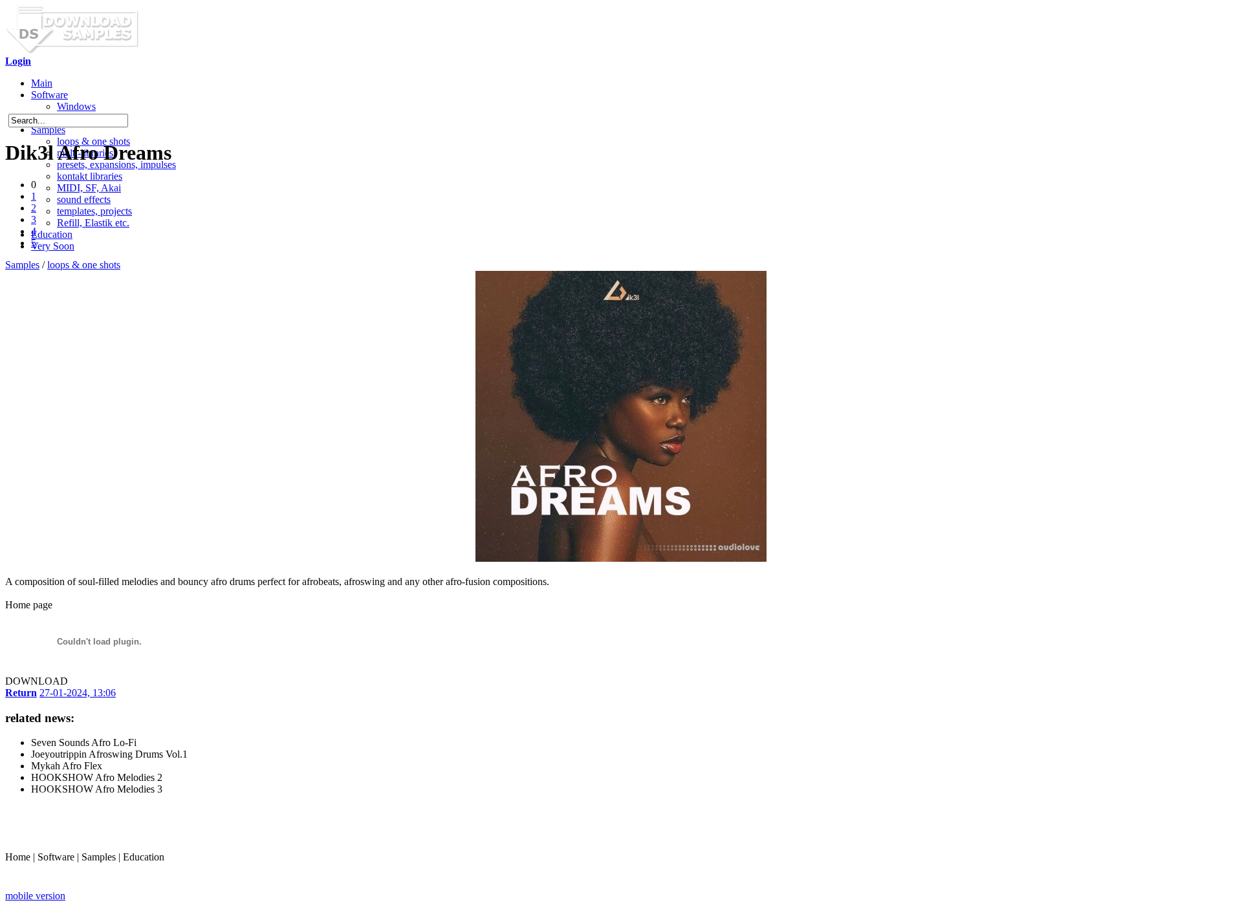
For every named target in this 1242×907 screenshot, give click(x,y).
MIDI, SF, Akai (89, 187)
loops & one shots (83, 264)
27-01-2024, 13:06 (77, 692)
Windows (76, 106)
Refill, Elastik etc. (93, 222)
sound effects (84, 199)
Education (51, 234)
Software (49, 94)
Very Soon (52, 245)
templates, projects (94, 211)
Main (41, 83)
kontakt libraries (89, 176)
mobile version (35, 895)
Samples (48, 129)
